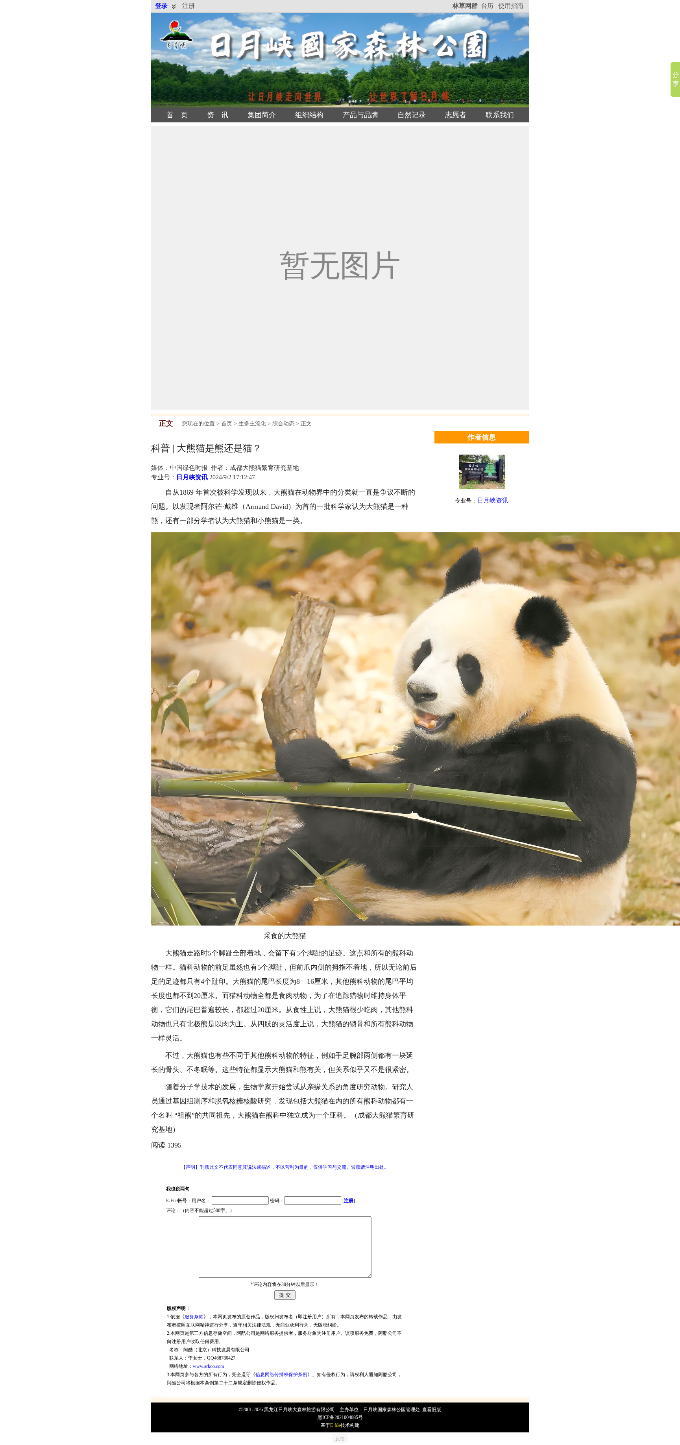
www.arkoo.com (208, 1366)
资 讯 (217, 115)
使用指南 (510, 5)
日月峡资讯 (192, 477)
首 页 (177, 115)
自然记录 (411, 115)
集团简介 (262, 115)
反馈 (340, 1438)
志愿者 (455, 115)
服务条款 (194, 1316)
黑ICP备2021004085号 (340, 1417)
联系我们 (500, 115)
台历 (487, 5)
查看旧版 (431, 1409)
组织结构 (309, 115)
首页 (226, 424)
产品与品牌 (360, 115)
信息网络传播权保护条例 (281, 1374)
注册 (188, 5)
